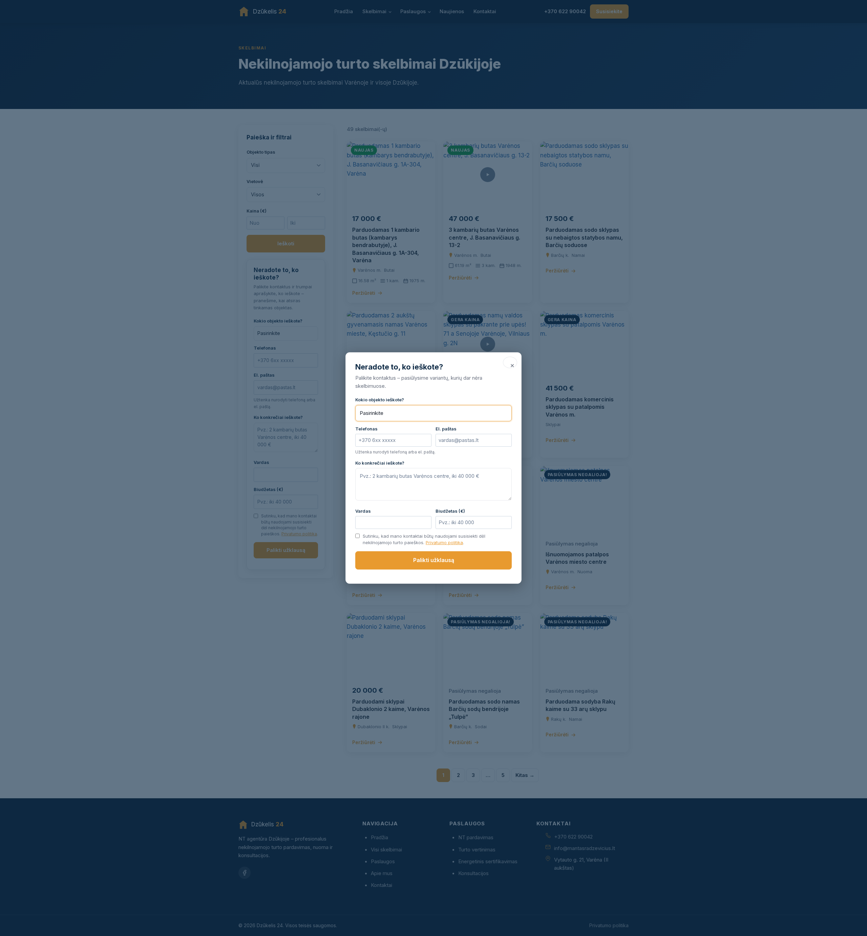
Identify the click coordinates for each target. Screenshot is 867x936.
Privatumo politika (444, 542)
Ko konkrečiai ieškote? (379, 463)
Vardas (363, 511)
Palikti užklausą (433, 560)
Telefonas (366, 428)
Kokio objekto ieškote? (379, 399)
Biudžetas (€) (450, 511)
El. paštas (446, 428)
